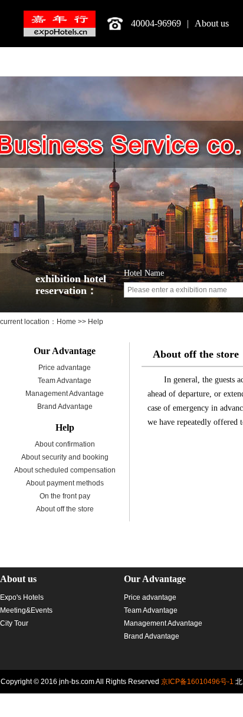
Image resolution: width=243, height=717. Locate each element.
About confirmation (65, 444)
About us (212, 23)
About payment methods (65, 483)
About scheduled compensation (65, 470)
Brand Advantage (65, 406)
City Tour (14, 623)
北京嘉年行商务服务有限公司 (60, 24)
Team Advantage (64, 380)
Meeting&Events (26, 610)
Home (67, 322)
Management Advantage (64, 393)
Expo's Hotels (22, 597)
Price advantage (64, 368)
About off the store (65, 509)
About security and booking (65, 457)
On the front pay (65, 496)
